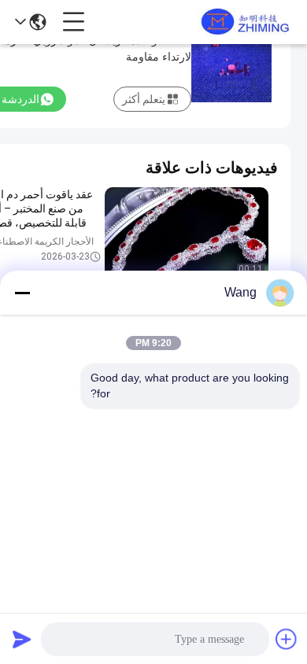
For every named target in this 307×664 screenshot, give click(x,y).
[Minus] (22, 292)
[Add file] (287, 639)
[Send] (22, 639)
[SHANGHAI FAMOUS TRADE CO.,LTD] (242, 22)
